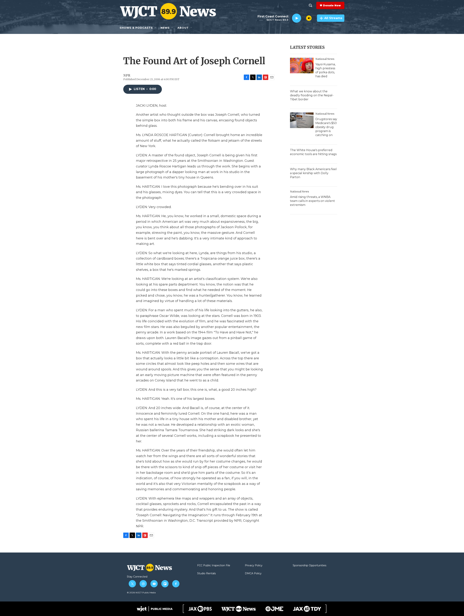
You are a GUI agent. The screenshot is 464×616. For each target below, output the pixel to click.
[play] (296, 18)
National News (324, 59)
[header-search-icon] (310, 5)
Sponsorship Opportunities (309, 565)
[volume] (309, 18)
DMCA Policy (253, 573)
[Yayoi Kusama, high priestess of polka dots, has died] (302, 65)
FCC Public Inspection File (213, 565)
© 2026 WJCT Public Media (141, 592)
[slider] (303, 18)
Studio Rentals (206, 573)
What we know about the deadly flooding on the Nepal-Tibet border (312, 95)
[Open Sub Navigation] (155, 27)
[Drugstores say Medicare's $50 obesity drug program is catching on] (302, 120)
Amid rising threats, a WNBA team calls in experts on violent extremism (312, 201)
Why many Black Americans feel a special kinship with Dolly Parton (313, 173)
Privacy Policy (253, 565)
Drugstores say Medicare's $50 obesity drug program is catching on (326, 127)
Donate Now (332, 5)
